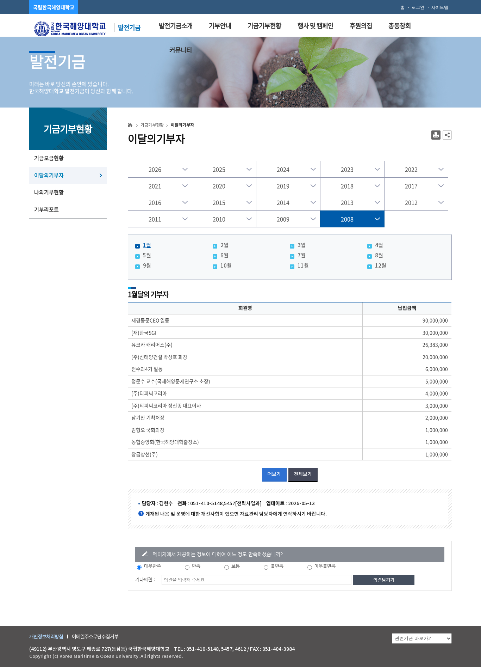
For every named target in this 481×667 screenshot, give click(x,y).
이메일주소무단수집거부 (95, 636)
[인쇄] (436, 135)
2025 (219, 169)
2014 (283, 202)
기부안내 (220, 25)
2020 (219, 186)
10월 (226, 266)
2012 (411, 202)
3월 (302, 246)
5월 (147, 256)
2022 (411, 169)
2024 (283, 169)
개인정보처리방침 (46, 636)
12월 (380, 266)
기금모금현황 (49, 158)
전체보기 (303, 474)
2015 (219, 202)
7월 (302, 256)
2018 (347, 186)
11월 (303, 266)
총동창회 (399, 25)
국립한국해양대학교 (53, 7)
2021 (155, 186)
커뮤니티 (180, 50)
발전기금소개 (176, 25)
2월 (224, 246)
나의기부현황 (49, 192)
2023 (347, 169)
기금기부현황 (264, 25)
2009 (283, 219)
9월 (147, 266)
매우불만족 (325, 566)
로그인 (418, 7)
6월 (224, 256)
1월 (147, 246)
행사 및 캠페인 (315, 25)
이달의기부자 (49, 175)
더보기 (274, 474)
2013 (347, 202)
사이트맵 (439, 7)
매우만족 (152, 566)
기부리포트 (46, 209)
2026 (155, 169)
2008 (347, 219)
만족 (196, 566)
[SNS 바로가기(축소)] (447, 135)
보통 (235, 566)
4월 (379, 246)
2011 (155, 219)
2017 (411, 186)
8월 (379, 256)
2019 (283, 186)
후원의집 (361, 25)
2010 (219, 219)
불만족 (277, 566)
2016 (155, 202)
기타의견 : (145, 579)
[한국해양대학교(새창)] (70, 27)
